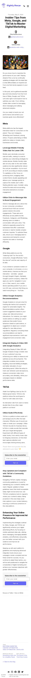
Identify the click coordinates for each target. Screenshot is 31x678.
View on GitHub (18, 593)
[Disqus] (15, 619)
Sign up (15, 463)
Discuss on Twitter (8, 593)
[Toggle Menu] (28, 5)
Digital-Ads (20, 649)
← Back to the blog (9, 662)
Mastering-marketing (10, 646)
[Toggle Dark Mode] (24, 5)
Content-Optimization (10, 648)
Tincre (3, 676)
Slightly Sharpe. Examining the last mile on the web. (19, 675)
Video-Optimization (9, 649)
